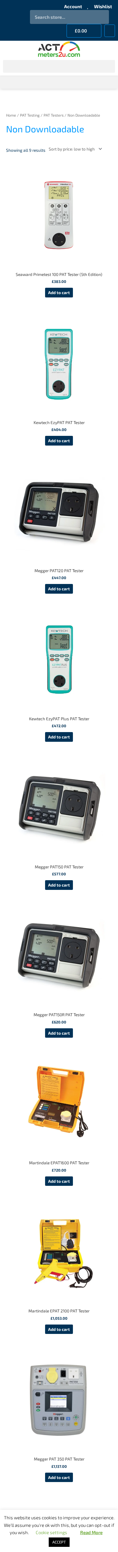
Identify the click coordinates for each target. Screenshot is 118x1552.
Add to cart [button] (59, 292)
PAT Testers (54, 115)
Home (11, 115)
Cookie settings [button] (51, 1532)
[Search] (102, 17)
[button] (110, 31)
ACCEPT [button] (59, 1542)
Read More (91, 1532)
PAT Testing (30, 115)
